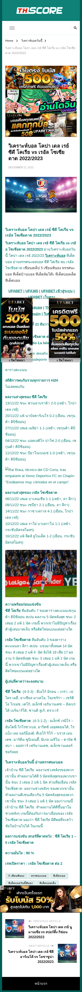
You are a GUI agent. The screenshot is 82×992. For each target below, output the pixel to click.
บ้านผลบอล (33, 308)
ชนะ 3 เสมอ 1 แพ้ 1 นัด (35, 801)
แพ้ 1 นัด (41, 782)
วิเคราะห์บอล (55, 256)
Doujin (35, 314)
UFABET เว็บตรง (41, 297)
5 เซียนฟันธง (16, 875)
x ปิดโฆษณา (17, 360)
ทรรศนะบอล (38, 875)
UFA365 (31, 291)
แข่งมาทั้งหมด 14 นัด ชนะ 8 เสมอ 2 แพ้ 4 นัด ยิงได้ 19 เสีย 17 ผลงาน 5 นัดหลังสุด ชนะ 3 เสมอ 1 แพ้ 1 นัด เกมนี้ (41, 658)
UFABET (15, 291)
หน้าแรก (41, 983)
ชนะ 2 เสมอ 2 (22, 782)
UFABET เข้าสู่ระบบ (57, 291)
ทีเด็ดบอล (59, 875)
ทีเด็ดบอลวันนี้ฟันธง (20, 883)
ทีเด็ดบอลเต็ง (48, 883)
